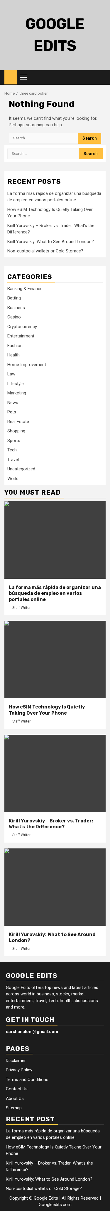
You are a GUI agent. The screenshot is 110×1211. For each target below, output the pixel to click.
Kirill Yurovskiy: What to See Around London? (50, 241)
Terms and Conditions (27, 1079)
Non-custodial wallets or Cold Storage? (45, 251)
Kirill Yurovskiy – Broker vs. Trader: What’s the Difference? (51, 824)
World (12, 478)
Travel (13, 459)
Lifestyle (15, 383)
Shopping (16, 431)
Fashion (15, 345)
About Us (15, 1098)
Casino (14, 317)
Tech (12, 450)
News (12, 402)
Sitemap (14, 1107)
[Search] (101, 77)
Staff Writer (21, 608)
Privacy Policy (19, 1070)
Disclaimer (16, 1060)
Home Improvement (26, 364)
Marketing (16, 393)
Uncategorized (21, 469)
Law (11, 374)
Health (13, 355)
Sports (13, 440)
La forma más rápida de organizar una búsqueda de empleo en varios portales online (55, 593)
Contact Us (17, 1089)
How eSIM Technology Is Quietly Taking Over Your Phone (47, 710)
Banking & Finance (25, 288)
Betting (14, 298)
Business (16, 307)
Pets (11, 412)
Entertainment (20, 336)
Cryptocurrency (22, 326)
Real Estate (18, 421)
